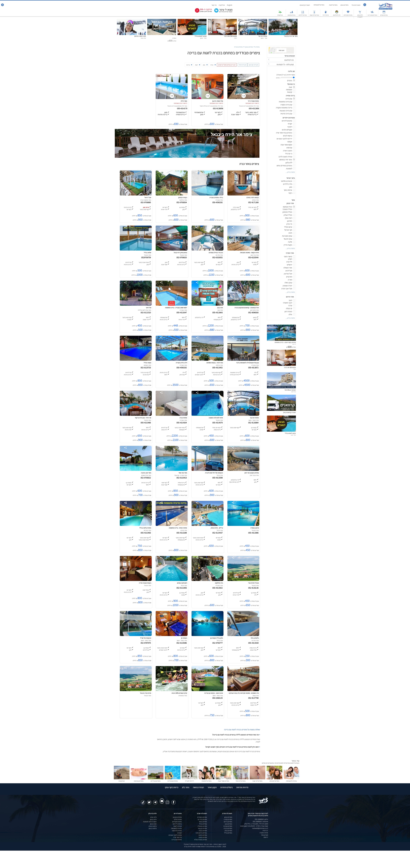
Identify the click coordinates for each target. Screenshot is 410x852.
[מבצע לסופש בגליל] (192, 20)
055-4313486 (146, 422)
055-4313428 (253, 642)
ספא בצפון (153, 824)
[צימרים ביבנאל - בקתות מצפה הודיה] (135, 580)
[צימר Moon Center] (281, 388)
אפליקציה (222, 5)
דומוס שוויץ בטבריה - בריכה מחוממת (176, 307)
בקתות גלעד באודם (253, 197)
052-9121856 (182, 587)
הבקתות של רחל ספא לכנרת (214, 473)
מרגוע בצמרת (254, 528)
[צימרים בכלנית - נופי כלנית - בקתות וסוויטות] (207, 360)
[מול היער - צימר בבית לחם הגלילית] (135, 305)
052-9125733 (146, 367)
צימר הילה (184, 101)
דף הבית (265, 830)
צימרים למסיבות (206, 781)
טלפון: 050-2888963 (261, 819)
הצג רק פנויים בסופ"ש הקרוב (227, 65)
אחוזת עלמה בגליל (145, 528)
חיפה (295, 369)
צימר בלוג (185, 787)
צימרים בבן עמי (202, 828)
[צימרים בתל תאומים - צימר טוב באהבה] (135, 470)
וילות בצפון (153, 819)
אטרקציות (280, 15)
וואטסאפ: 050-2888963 (260, 821)
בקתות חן (184, 638)
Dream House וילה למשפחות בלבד (247, 363)
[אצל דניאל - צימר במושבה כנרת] (135, 195)
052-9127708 (253, 698)
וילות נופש (153, 817)
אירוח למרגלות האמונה (216, 418)
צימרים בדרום (228, 822)
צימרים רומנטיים (274, 781)
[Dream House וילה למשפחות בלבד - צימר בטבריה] (243, 360)
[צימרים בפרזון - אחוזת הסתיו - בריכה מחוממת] (171, 525)
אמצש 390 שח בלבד (230, 36)
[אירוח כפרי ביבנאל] (135, 690)
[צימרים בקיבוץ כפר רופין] (243, 470)
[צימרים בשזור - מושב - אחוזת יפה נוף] (243, 415)
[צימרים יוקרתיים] (348, 13)
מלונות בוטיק (153, 826)
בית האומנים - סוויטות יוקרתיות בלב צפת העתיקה (244, 693)
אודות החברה (264, 833)
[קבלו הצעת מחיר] (222, 12)
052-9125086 (182, 642)
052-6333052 (217, 257)
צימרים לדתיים (303, 15)
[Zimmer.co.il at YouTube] (161, 799)
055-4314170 (182, 108)
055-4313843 (217, 312)
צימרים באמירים (202, 817)
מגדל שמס (293, 391)
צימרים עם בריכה (372, 15)
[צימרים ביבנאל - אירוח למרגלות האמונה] (207, 415)
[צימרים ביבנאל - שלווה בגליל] (135, 250)
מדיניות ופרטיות (242, 787)
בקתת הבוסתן (182, 197)
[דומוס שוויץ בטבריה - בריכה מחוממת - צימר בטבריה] (171, 305)
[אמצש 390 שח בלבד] (222, 20)
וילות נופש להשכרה (360, 16)
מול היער (148, 307)
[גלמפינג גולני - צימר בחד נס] (243, 635)
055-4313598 (217, 477)
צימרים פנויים (384, 15)
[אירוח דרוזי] (325, 13)
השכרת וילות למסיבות (150, 822)
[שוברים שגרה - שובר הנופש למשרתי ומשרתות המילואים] (336, 13)
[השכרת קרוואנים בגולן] (281, 410)
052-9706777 (217, 642)
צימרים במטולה (202, 826)
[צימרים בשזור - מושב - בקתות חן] (171, 635)
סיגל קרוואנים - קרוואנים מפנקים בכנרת (247, 307)
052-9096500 (253, 312)
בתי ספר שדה (177, 837)
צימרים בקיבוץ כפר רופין (252, 473)
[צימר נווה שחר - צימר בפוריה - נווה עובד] (171, 470)
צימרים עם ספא (138, 781)
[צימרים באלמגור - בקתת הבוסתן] (171, 195)
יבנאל (240, 106)
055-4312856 (254, 108)
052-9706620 (182, 257)
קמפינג (179, 833)
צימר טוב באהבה (146, 473)
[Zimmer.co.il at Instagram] (167, 801)
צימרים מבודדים (155, 781)
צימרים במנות (203, 837)
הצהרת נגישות (198, 787)
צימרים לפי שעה (257, 781)
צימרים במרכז (228, 819)
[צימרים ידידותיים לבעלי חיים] (189, 779)
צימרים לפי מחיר (240, 781)
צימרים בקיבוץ (291, 15)
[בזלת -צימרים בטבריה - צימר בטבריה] (207, 195)
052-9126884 (253, 422)
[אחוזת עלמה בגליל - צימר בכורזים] (135, 525)
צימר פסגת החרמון (140, 36)
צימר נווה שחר (183, 473)
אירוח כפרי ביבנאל (145, 693)
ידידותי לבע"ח (189, 781)
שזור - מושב (293, 435)
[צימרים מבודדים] (155, 779)
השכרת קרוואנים (305, 5)
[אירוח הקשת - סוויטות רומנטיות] (243, 250)
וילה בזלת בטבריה (181, 363)
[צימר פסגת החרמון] (131, 20)
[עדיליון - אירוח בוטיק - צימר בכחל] (207, 525)
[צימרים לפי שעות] (314, 13)
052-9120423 (182, 477)
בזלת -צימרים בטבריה (216, 197)
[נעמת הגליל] (135, 360)
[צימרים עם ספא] (138, 779)
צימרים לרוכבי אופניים (175, 835)
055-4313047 (182, 312)
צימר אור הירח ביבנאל (290, 36)
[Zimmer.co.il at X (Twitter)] (149, 801)
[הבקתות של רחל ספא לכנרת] (207, 470)
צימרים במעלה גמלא (200, 839)
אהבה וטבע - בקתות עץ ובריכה (213, 693)
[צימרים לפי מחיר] (240, 779)
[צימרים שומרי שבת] (223, 779)
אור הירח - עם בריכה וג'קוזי (143, 418)
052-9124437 (217, 532)
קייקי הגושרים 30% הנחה (179, 693)
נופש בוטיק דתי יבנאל (180, 252)
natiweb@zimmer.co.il (260, 828)
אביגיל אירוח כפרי (253, 583)
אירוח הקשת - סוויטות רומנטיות (249, 252)
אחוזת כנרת (183, 418)
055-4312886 (253, 532)
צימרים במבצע (177, 817)
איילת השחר (203, 106)
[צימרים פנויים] (384, 13)
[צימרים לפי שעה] (257, 779)
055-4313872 (253, 367)
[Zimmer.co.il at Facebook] (173, 801)
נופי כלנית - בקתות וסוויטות (214, 363)
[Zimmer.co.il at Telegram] (155, 801)
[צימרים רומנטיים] (274, 779)
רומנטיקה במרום (182, 583)
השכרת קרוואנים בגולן (289, 412)
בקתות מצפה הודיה (145, 583)
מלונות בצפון (153, 828)
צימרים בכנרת (238, 47)
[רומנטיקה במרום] (171, 580)
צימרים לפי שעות (314, 15)
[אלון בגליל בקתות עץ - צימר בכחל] (207, 635)
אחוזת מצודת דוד (253, 101)
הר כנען (294, 344)
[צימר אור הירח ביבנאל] (283, 20)
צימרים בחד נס (202, 819)
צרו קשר (214, 5)
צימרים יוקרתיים (348, 15)
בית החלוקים (219, 583)
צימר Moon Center (290, 390)
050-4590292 (217, 202)
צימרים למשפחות (319, 5)
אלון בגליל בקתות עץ (216, 638)
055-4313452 (217, 367)
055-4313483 (146, 532)
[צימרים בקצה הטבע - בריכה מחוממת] (281, 340)
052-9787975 (146, 642)
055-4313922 (217, 587)
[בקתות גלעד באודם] (243, 195)
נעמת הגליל (147, 363)
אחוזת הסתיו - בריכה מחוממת (178, 528)
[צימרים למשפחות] (291, 779)
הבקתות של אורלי (145, 638)
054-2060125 (217, 698)
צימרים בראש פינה (201, 833)
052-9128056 (218, 108)
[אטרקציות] (280, 13)
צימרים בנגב (228, 824)
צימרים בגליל (228, 833)
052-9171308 (253, 202)
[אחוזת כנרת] (171, 415)
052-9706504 (182, 202)
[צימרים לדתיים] (302, 13)
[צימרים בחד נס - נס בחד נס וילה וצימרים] (207, 250)
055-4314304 (182, 422)
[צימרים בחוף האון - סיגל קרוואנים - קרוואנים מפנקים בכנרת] (243, 305)
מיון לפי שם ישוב (253, 65)
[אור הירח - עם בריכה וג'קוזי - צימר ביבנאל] (135, 415)
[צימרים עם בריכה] (372, 13)
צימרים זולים (178, 819)
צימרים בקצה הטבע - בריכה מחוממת (285, 342)
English (229, 5)
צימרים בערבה (227, 826)
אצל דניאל (147, 197)
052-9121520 (146, 312)
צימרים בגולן (228, 830)
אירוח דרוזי (326, 15)
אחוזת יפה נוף (262, 36)
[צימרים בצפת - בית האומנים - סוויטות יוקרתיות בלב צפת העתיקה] (243, 690)
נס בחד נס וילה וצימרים (216, 252)
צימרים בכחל (203, 824)
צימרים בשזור (203, 822)
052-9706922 (146, 477)
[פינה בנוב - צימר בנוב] (207, 305)
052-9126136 (253, 587)
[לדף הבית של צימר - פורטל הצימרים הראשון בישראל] (263, 803)
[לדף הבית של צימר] (386, 9)
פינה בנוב (220, 307)
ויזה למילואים (336, 15)
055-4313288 (182, 532)
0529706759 (146, 257)
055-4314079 (217, 422)
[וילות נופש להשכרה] (360, 13)
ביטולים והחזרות (226, 787)
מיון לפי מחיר (242, 65)
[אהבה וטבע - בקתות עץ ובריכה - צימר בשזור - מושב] (207, 690)
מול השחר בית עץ (217, 101)
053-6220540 (253, 257)
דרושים (266, 837)
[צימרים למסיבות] (206, 779)
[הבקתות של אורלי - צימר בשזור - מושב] (135, 635)
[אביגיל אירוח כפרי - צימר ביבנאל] (243, 580)
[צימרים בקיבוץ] (291, 13)
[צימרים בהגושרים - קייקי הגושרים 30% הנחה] (171, 690)
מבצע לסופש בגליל (200, 36)
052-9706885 (146, 202)
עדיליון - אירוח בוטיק (217, 528)
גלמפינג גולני (255, 638)
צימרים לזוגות (333, 5)
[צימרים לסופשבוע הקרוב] (202, 12)
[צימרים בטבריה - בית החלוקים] (207, 580)
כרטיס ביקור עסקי (171, 787)
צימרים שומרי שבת (223, 781)
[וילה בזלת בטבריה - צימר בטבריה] (171, 360)
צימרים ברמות (202, 835)
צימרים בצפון (344, 5)
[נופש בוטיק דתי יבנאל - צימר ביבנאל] (171, 250)
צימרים (257, 47)
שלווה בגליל (147, 252)
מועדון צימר (264, 835)
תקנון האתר (212, 787)
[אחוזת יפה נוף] (252, 20)
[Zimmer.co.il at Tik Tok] (143, 801)
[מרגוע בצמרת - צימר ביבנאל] (243, 525)
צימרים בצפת (203, 830)
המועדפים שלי (356, 5)
